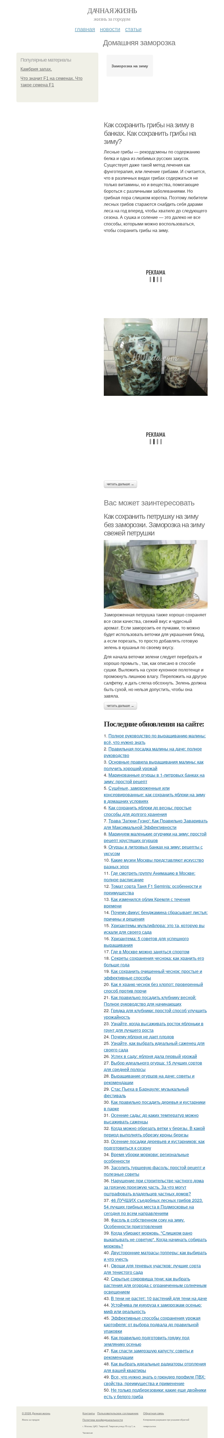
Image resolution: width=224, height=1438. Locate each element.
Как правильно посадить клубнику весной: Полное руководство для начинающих (150, 1000)
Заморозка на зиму (129, 65)
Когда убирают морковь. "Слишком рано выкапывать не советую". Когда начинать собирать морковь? (155, 1239)
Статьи (133, 29)
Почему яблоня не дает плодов (142, 1036)
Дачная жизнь (112, 10)
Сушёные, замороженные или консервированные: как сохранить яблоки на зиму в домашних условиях (154, 794)
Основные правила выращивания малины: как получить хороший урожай (154, 765)
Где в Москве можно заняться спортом (150, 951)
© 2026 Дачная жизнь (36, 1413)
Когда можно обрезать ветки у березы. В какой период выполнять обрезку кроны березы (154, 1131)
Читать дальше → (120, 484)
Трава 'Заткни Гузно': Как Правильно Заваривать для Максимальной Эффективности (156, 824)
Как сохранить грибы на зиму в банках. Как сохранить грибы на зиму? (150, 133)
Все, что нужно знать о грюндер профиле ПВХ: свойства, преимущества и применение (154, 1380)
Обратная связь (153, 1413)
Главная (85, 29)
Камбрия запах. (36, 69)
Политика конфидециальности (102, 1420)
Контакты (88, 1413)
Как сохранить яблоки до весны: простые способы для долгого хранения (147, 810)
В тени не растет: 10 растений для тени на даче (159, 1298)
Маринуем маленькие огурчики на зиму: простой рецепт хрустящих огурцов (155, 837)
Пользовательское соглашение (117, 1413)
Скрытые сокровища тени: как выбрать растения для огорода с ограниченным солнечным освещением (155, 1285)
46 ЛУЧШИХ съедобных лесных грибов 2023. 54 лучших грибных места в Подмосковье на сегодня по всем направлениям (153, 1206)
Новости (110, 29)
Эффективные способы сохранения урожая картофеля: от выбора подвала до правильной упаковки (152, 1324)
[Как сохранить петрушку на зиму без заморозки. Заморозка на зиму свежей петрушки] (156, 574)
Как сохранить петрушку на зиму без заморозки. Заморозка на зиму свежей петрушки (154, 524)
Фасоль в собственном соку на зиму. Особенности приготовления (144, 1223)
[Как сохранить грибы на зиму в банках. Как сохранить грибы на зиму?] (156, 357)
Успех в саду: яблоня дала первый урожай (154, 1056)
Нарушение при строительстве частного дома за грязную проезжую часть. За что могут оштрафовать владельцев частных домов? (154, 1187)
